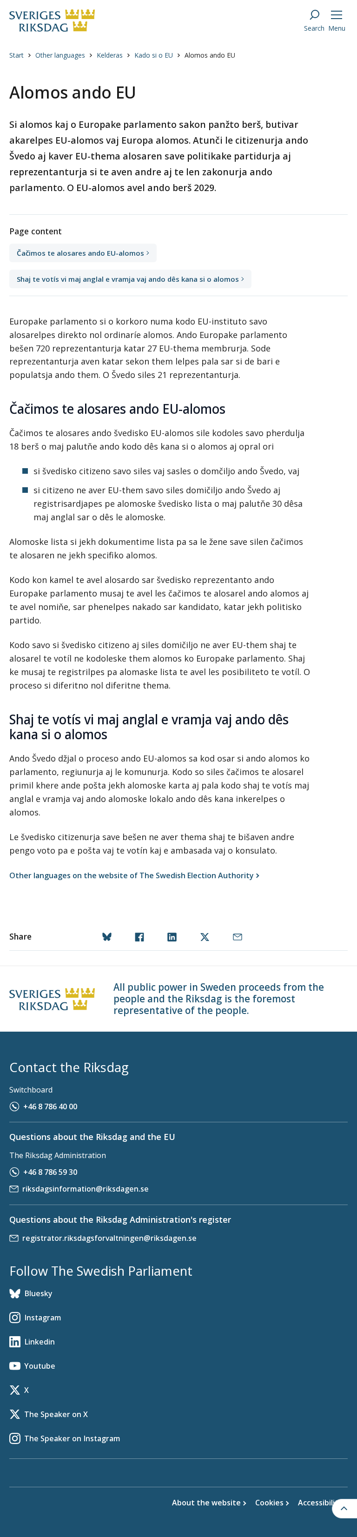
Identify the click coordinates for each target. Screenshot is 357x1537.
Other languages (60, 55)
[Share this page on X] (206, 937)
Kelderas (110, 55)
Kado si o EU (153, 55)
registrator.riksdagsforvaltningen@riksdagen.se (109, 1238)
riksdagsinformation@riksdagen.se (85, 1189)
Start (16, 55)
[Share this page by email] (239, 937)
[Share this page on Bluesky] (108, 937)
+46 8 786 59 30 (50, 1172)
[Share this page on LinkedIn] (173, 937)
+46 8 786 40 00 (50, 1106)
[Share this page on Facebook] (141, 937)
